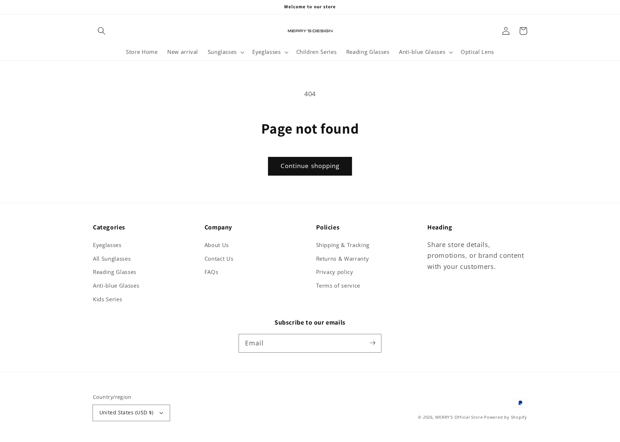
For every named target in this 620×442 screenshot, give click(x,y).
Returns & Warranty (342, 258)
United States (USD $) (126, 412)
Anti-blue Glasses (116, 285)
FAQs (212, 272)
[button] (101, 30)
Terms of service (338, 285)
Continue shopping (310, 166)
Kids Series (107, 299)
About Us (217, 245)
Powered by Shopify (505, 417)
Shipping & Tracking (343, 245)
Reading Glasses (114, 272)
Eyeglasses (107, 245)
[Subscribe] (372, 343)
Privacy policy (334, 272)
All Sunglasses (112, 258)
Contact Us (219, 258)
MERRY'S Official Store (459, 417)
